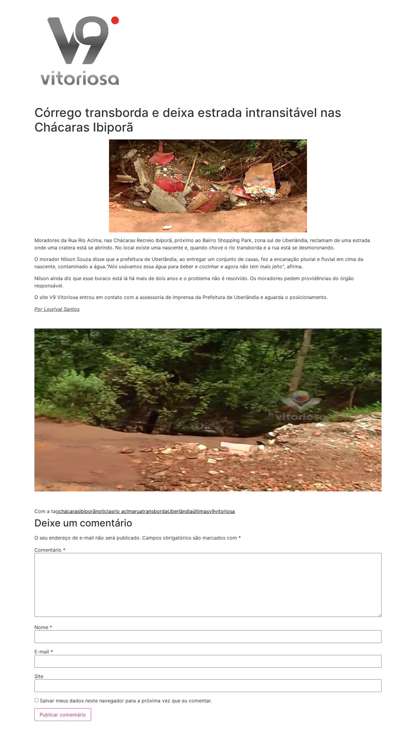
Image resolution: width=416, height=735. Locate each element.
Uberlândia (179, 511)
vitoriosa (225, 511)
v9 (212, 511)
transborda (154, 511)
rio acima (124, 511)
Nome (43, 627)
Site (38, 676)
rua (138, 511)
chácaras (69, 511)
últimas (200, 511)
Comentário (49, 549)
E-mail (43, 651)
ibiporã (87, 511)
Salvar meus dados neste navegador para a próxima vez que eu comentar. (126, 700)
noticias (105, 511)
